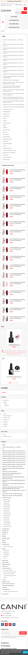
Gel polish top (5, 532)
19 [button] (7, 352)
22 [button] (12, 352)
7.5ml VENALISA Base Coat (14, 344)
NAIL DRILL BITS (5, 544)
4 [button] (7, 350)
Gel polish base (5, 530)
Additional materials (6, 564)
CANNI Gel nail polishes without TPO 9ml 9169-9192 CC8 (14, 464)
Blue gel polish (6, 517)
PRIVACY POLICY (6, 417)
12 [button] (20, 350)
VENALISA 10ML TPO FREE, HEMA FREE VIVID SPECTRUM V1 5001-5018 (11, 474)
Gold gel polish (6, 510)
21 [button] (10, 352)
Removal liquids (5, 562)
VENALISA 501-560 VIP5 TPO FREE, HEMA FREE (12, 495)
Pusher (4, 557)
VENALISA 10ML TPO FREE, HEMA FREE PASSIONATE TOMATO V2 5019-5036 (13, 477)
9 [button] (15, 350)
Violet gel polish (6, 520)
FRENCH (5, 577)
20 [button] (9, 352)
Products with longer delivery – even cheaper (11, 447)
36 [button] (15, 354)
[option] (14, 339)
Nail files (4, 534)
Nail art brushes (5, 594)
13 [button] (22, 350)
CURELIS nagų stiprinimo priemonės (10, 591)
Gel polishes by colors (6, 497)
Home (3, 444)
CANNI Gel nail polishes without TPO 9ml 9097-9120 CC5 (14, 458)
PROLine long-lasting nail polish (9, 571)
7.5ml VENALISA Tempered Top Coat (14, 376)
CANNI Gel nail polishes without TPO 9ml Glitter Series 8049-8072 (13, 469)
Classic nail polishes (6, 568)
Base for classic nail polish (8, 573)
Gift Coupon (4, 587)
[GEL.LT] (6, 10)
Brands (4, 402)
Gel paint (4, 536)
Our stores (5, 422)
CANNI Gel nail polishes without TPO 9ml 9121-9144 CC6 (14, 460)
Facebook (2, 624)
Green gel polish (6, 506)
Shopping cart (4, 3)
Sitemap (5, 426)
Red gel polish (6, 503)
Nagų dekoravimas (6, 581)
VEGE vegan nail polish (8, 570)
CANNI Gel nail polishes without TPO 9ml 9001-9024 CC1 (14, 450)
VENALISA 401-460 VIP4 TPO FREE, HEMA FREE (12, 493)
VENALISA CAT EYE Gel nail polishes (9, 471)
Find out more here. (5, 653)
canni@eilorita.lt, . (14, 1)
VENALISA (6, 405)
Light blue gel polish (7, 526)
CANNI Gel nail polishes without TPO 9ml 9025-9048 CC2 (14, 452)
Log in (4, 434)
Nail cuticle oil (5, 560)
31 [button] (7, 354)
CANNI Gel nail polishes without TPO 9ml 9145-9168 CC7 (14, 462)
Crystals (4, 579)
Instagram (13, 624)
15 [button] (25, 350)
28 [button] (22, 352)
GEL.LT (4, 392)
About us (4, 5)
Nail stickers (4, 566)
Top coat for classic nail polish (9, 575)
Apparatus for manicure (8, 546)
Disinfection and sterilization (8, 585)
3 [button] (5, 350)
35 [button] (14, 354)
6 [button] (10, 350)
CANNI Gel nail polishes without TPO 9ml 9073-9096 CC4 (14, 456)
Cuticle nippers (6, 554)
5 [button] (9, 350)
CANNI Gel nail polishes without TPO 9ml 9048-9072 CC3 (14, 454)
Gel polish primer (5, 528)
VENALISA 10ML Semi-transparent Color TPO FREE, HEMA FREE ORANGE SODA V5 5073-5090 (13, 487)
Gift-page (5, 421)
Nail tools (4, 548)
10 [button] (17, 350)
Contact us (5, 424)
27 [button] (20, 352)
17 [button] (4, 352)
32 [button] (9, 354)
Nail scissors (6, 552)
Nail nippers (5, 556)
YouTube (6, 624)
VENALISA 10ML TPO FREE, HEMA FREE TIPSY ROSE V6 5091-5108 (13, 491)
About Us (5, 413)
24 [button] (15, 352)
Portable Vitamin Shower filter (8, 583)
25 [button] (17, 352)
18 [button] (5, 352)
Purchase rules (6, 419)
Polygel (3, 540)
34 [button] (12, 354)
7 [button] (12, 350)
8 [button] (14, 350)
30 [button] (25, 352)
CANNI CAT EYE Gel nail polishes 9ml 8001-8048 (12, 466)
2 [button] (4, 350)
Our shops (11, 3)
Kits (3, 449)
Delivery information (7, 415)
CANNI (5, 403)
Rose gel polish (6, 515)
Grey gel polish (6, 519)
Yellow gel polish (6, 504)
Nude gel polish (6, 508)
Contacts (9, 5)
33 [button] (10, 354)
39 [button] (20, 354)
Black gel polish (6, 499)
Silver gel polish (6, 512)
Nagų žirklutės (6, 550)
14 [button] (23, 350)
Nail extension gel (5, 538)
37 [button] (17, 354)
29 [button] (23, 352)
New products (6, 400)
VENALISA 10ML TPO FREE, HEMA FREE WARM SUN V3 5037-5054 (13, 481)
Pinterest (10, 624)
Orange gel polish (6, 522)
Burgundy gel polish (7, 513)
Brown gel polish (6, 524)
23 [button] (14, 352)
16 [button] (2, 352)
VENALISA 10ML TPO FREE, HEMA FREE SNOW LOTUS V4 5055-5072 (13, 484)
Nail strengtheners (6, 589)
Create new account (7, 436)
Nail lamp (4, 542)
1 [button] (2, 350)
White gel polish (6, 501)
